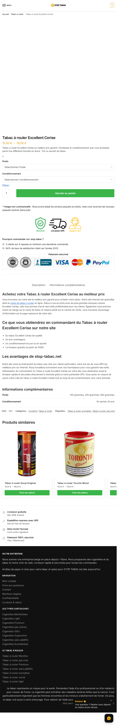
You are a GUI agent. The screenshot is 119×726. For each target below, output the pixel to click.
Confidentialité (10, 598)
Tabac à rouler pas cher (103, 411)
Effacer (5, 185)
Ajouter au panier (65, 193)
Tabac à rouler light (13, 681)
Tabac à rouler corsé (13, 677)
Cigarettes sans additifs (15, 639)
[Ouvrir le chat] (109, 718)
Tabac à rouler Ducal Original (20, 483)
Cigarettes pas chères (14, 627)
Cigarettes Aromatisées (15, 644)
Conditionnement (11, 173)
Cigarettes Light (11, 618)
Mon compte (9, 581)
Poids (5, 161)
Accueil (5, 14)
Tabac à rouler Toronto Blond (73, 483)
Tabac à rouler (17, 14)
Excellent (33, 411)
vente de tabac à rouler (22, 303)
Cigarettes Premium (13, 622)
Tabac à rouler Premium (15, 664)
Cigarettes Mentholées (15, 614)
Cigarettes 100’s (11, 631)
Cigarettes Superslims (14, 635)
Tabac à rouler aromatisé (79, 411)
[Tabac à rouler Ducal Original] (27, 454)
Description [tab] (38, 285)
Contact (6, 589)
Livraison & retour (12, 602)
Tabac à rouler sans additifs (17, 668)
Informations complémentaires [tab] (67, 285)
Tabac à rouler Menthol (15, 655)
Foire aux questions (13, 585)
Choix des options (27, 492)
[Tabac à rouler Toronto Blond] (80, 454)
